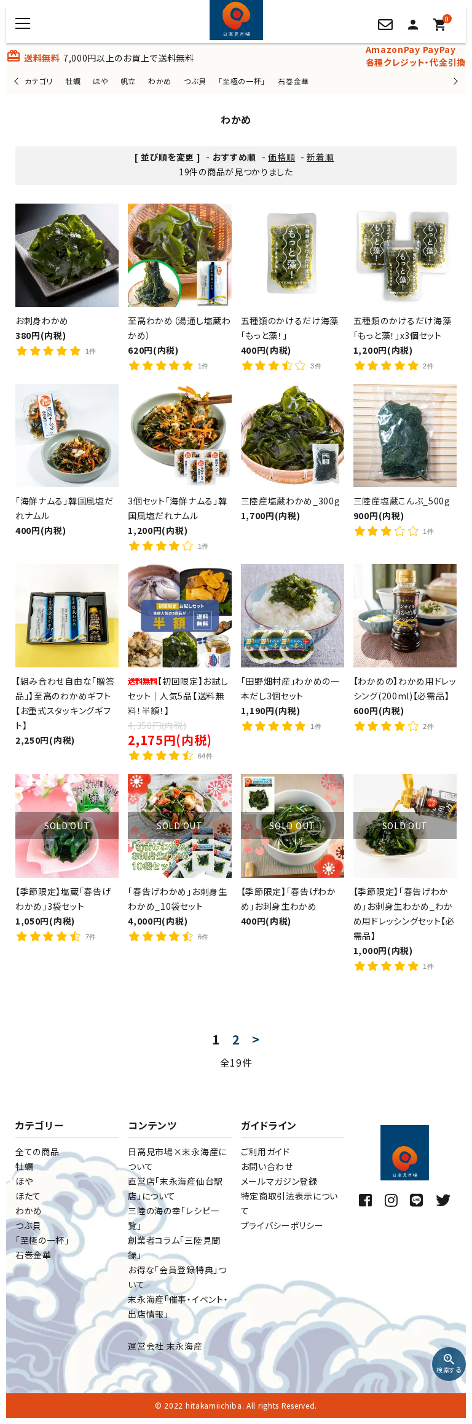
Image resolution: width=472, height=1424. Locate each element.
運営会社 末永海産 (165, 1346)
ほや (100, 81)
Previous (17, 81)
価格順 (281, 157)
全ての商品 (37, 1151)
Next (453, 81)
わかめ (159, 81)
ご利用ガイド (265, 1151)
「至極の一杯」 (242, 81)
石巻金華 (293, 81)
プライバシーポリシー (282, 1225)
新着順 (320, 157)
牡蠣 (73, 81)
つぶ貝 (195, 81)
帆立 (128, 81)
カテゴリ (39, 81)
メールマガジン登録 (279, 1181)
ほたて (28, 1196)
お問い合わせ (267, 1166)
